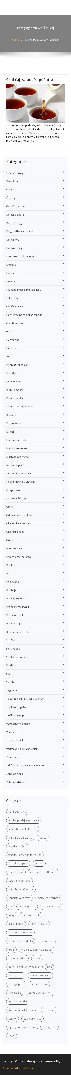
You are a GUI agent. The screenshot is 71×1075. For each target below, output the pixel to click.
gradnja (39, 863)
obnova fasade (39, 923)
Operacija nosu (15, 531)
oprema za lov (48, 941)
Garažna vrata (14, 306)
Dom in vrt (12, 239)
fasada (43, 837)
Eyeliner (11, 273)
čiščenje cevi (50, 1027)
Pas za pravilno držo (18, 556)
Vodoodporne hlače (18, 723)
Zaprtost (11, 757)
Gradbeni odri (14, 323)
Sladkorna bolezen (17, 657)
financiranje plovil (18, 863)
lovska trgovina (27, 906)
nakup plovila (16, 923)
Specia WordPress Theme (18, 1068)
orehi (11, 949)
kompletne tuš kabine (20, 889)
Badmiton (12, 181)
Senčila (10, 640)
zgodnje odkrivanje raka (22, 1027)
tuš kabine (49, 1010)
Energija (11, 264)
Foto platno (13, 298)
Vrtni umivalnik (14, 740)
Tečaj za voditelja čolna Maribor (25, 698)
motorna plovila (31, 915)
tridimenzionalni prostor (22, 1010)
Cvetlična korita (15, 206)
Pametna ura (14, 548)
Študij (9, 665)
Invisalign (11, 373)
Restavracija (13, 623)
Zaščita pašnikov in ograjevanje (25, 765)
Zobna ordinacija (16, 782)
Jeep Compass (15, 389)
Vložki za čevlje (15, 715)
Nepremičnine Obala (18, 473)
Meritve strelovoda (18, 456)
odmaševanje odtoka (20, 941)
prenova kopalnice (40, 975)
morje (11, 915)
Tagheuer (12, 690)
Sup (8, 673)
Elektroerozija (14, 248)
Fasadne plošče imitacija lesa (23, 289)
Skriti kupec (13, 648)
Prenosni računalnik (17, 606)
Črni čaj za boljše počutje (29, 79)
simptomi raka (39, 984)
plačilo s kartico (17, 958)
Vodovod (11, 732)
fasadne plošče (17, 846)
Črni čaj (10, 198)
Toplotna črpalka (16, 707)
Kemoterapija (14, 398)
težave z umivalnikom (40, 992)
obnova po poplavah (20, 932)
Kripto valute (14, 423)
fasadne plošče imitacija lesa (25, 854)
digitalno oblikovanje (20, 837)
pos (49, 966)
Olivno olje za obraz (18, 523)
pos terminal (15, 975)
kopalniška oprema (19, 898)
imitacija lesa (15, 872)
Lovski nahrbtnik (16, 440)
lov (10, 906)
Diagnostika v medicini (19, 231)
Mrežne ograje (15, 465)
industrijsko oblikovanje (43, 872)
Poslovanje (13, 581)
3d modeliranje (15, 173)
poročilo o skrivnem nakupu (24, 966)
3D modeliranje (17, 811)
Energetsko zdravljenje (20, 256)
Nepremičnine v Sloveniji (21, 481)
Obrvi (9, 506)
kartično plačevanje (19, 880)
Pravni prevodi (15, 598)
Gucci (9, 331)
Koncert (11, 415)
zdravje (12, 1018)
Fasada (10, 281)
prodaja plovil (16, 984)
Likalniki (10, 431)
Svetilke (11, 682)
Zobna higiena (14, 773)
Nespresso (13, 490)
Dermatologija (15, 223)
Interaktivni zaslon (17, 364)
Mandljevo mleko (16, 448)
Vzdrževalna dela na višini (21, 748)
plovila (37, 958)
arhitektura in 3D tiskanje (22, 829)
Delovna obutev (16, 214)
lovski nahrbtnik (51, 906)
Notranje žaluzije (16, 498)
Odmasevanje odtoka (19, 515)
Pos (8, 573)
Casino (10, 189)
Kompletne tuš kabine (19, 406)
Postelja (11, 590)
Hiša (9, 356)
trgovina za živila (17, 1001)
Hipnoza (11, 348)
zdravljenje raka (32, 1018)
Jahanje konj (13, 381)
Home (15, 39)
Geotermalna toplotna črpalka (24, 314)
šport (11, 1035)
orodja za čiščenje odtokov (36, 949)
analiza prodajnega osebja (23, 820)
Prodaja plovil (14, 615)
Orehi (9, 540)
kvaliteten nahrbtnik (49, 898)
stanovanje (14, 992)
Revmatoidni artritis (18, 632)
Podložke (11, 565)
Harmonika (12, 339)
